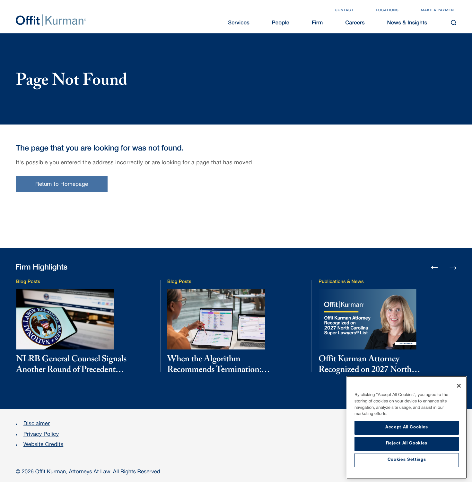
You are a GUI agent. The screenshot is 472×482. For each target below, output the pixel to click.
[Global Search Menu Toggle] (453, 23)
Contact (344, 11)
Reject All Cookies (406, 444)
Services (238, 23)
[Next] (452, 267)
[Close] (459, 386)
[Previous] (434, 268)
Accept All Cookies (406, 428)
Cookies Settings (407, 460)
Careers (355, 23)
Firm (317, 23)
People (280, 23)
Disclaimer (36, 424)
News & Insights (407, 23)
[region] (406, 427)
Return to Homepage (61, 184)
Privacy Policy (41, 434)
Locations (387, 11)
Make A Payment (439, 11)
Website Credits (43, 445)
